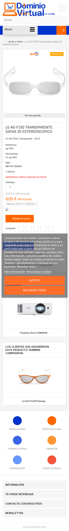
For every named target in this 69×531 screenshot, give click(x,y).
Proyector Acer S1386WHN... (34, 332)
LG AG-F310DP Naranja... (34, 401)
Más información (14, 271)
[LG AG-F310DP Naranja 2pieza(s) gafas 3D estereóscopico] (34, 359)
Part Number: (12, 153)
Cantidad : (10, 182)
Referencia (10, 145)
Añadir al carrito (21, 218)
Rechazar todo (34, 290)
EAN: (7, 162)
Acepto (34, 280)
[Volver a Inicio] (3, 41)
